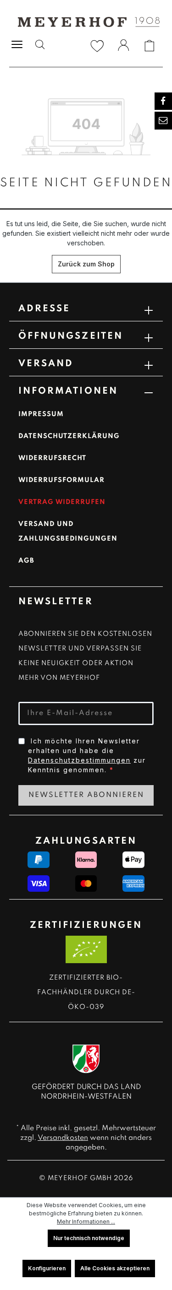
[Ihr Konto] (123, 47)
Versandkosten (63, 1138)
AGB (26, 561)
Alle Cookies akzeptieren (115, 1268)
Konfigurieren (47, 1268)
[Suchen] (40, 45)
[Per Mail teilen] (163, 120)
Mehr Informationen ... (86, 1221)
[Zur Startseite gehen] (86, 21)
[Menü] (17, 43)
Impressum (41, 414)
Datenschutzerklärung (69, 436)
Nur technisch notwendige (88, 1238)
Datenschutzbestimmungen (79, 760)
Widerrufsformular (61, 480)
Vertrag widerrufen (61, 502)
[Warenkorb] (149, 45)
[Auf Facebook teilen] (163, 101)
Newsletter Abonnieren (86, 795)
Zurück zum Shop (86, 264)
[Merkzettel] (97, 45)
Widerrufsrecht (52, 458)
